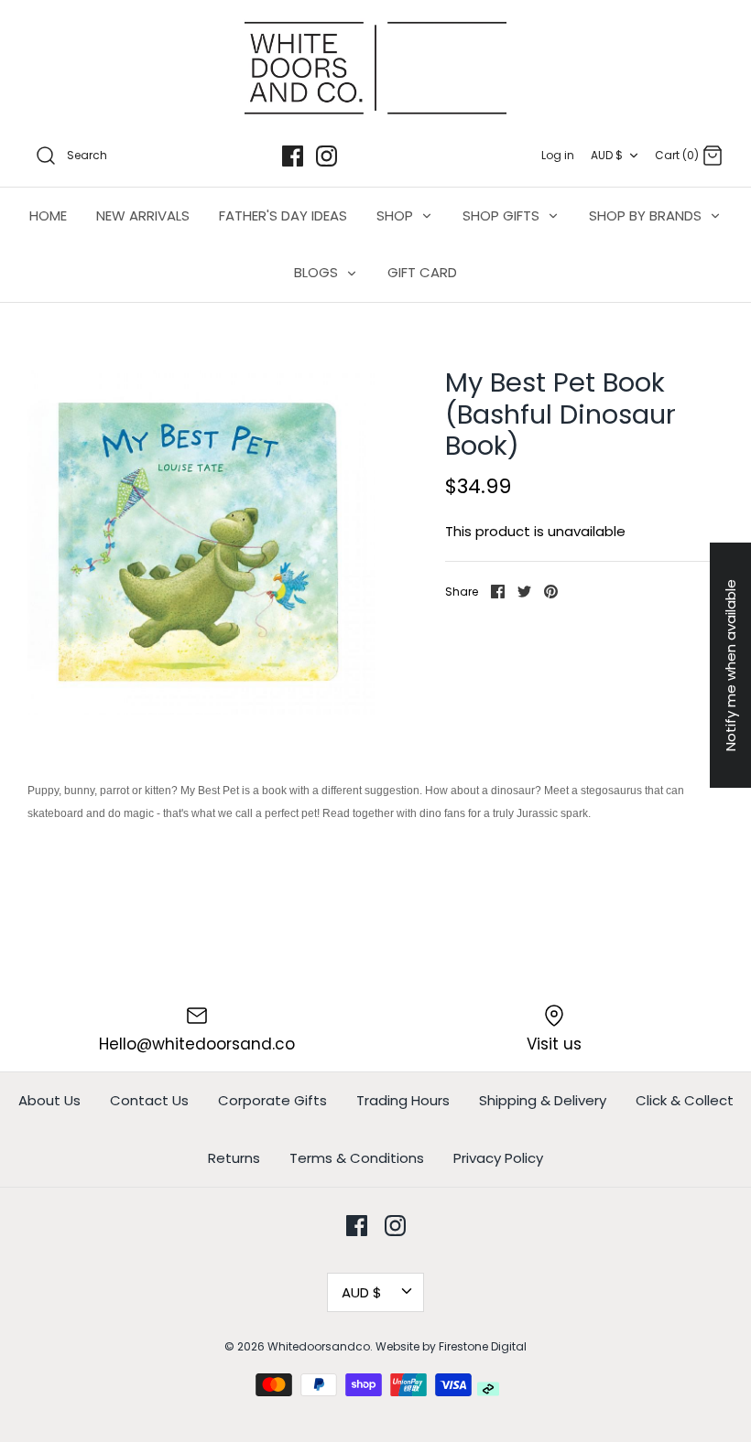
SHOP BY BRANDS (647, 215)
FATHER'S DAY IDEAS (283, 215)
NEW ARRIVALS (143, 215)
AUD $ (607, 155)
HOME (48, 215)
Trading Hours (403, 1100)
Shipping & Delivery (542, 1100)
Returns (234, 1158)
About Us (49, 1100)
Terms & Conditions (356, 1158)
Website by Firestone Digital (451, 1346)
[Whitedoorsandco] (375, 68)
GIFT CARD (422, 272)
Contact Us (149, 1100)
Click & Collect (685, 1100)
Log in (557, 155)
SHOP (396, 215)
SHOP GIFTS (503, 215)
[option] (201, 541)
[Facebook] (292, 156)
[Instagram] (326, 156)
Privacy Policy (498, 1158)
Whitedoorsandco (318, 1346)
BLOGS (318, 272)
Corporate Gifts (272, 1100)
